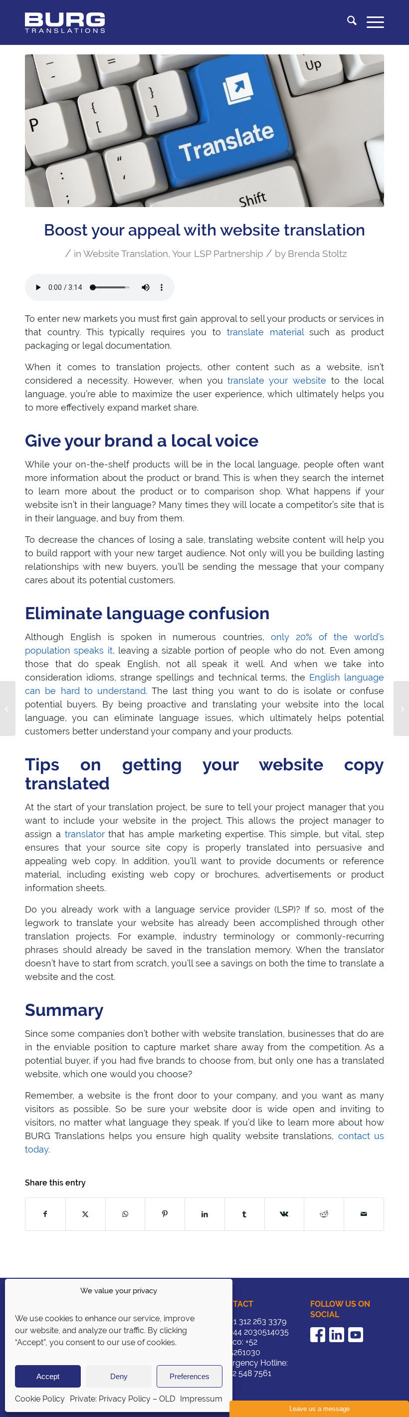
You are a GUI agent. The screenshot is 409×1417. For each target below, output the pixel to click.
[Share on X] (85, 1214)
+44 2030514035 (259, 1332)
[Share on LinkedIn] (204, 1214)
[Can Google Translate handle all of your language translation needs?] (7, 708)
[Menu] (370, 22)
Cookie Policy (40, 1399)
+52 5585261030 (237, 1347)
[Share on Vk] (284, 1214)
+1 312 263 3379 (258, 1321)
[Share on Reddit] (324, 1214)
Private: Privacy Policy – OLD (122, 1399)
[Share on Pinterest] (165, 1214)
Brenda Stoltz (317, 253)
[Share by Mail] (364, 1214)
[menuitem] (347, 22)
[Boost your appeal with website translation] (204, 130)
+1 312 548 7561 (243, 1373)
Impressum (201, 1399)
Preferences (189, 1376)
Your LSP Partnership (217, 253)
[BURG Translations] (65, 22)
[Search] (347, 22)
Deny (119, 1376)
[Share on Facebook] (45, 1214)
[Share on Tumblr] (244, 1214)
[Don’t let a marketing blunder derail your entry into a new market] (401, 708)
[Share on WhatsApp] (125, 1214)
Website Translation (125, 253)
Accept (47, 1376)
